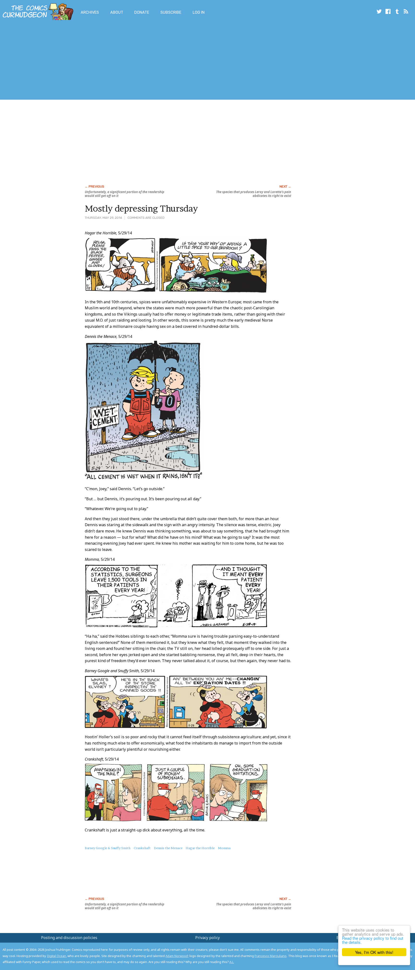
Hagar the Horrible (200, 848)
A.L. (231, 962)
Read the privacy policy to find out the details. (372, 940)
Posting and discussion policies (69, 937)
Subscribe (170, 12)
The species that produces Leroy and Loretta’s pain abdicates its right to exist (253, 194)
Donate (141, 12)
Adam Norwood (176, 956)
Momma (224, 848)
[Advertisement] (87, 60)
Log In (199, 12)
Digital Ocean (56, 956)
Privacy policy (207, 937)
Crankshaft (142, 848)
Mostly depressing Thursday (141, 208)
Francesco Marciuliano (271, 956)
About (116, 12)
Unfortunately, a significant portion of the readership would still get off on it (124, 194)
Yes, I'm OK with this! (374, 952)
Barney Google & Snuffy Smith (107, 848)
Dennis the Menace (168, 848)
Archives (90, 12)
